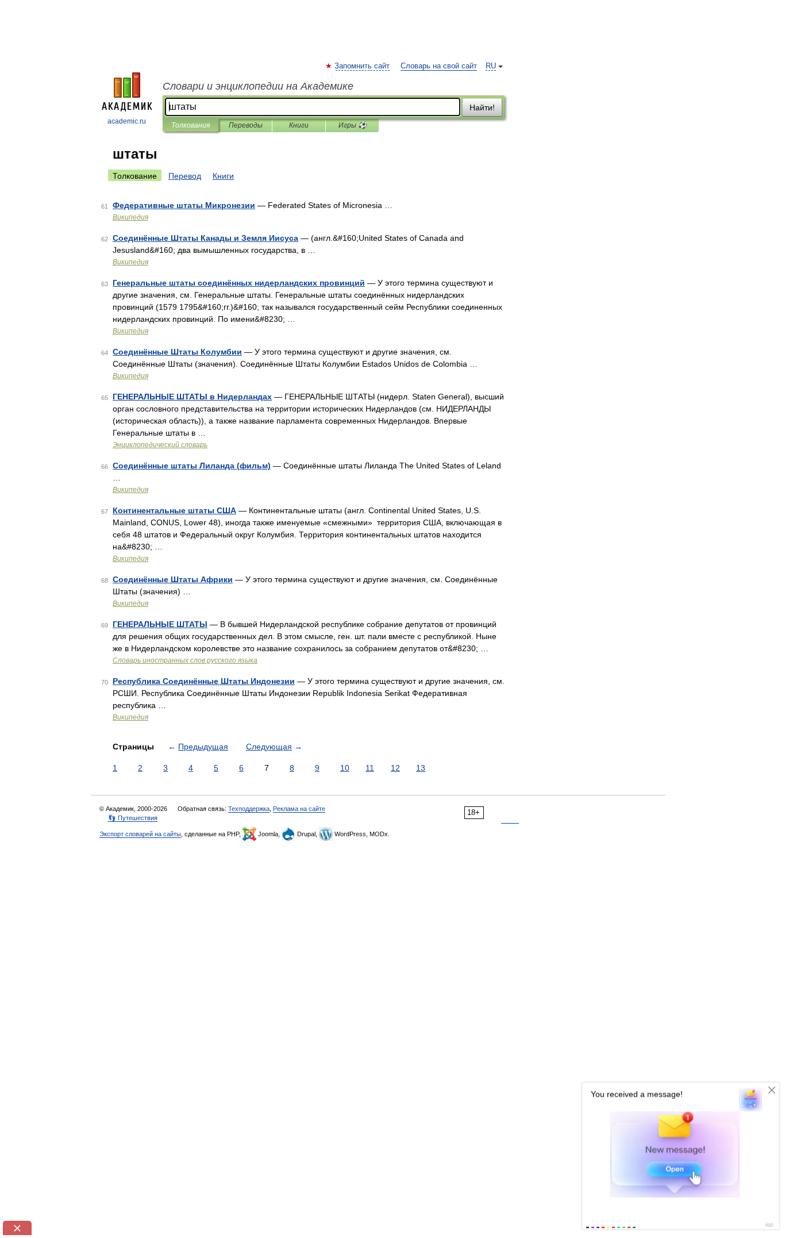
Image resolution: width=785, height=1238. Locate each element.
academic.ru (126, 121)
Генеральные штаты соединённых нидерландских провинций (239, 282)
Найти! (482, 107)
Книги (299, 125)
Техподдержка (249, 808)
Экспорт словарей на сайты (140, 834)
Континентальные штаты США (174, 510)
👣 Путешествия (132, 817)
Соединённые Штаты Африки (173, 579)
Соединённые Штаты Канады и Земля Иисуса (205, 238)
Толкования (190, 125)
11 (369, 767)
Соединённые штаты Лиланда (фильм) (192, 465)
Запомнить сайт (363, 66)
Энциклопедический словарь (160, 445)
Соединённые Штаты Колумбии (177, 351)
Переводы (246, 125)
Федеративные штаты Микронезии (184, 205)
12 (395, 767)
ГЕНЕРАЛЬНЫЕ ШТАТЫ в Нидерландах (192, 396)
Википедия (130, 217)
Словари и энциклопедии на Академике (258, 86)
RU (491, 66)
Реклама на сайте (299, 808)
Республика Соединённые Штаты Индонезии (204, 681)
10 (344, 767)
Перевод (184, 175)
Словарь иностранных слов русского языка (185, 660)
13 (420, 767)
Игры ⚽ (352, 125)
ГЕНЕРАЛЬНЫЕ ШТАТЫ (160, 624)
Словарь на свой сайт (439, 66)
